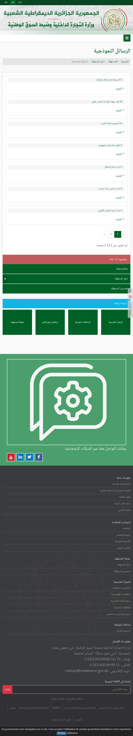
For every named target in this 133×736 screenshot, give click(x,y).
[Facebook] (130, 290)
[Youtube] (130, 297)
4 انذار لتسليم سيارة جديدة (110, 189)
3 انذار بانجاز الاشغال (113, 167)
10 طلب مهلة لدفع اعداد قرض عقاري (107, 102)
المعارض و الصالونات (121, 588)
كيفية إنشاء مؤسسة (121, 484)
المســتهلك (113, 62)
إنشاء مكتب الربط (122, 504)
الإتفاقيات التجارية (122, 608)
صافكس (12, 708)
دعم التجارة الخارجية (120, 601)
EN (20, 3)
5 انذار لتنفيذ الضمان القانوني (110, 211)
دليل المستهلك (98, 62)
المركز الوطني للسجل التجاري (112, 708)
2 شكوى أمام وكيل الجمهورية (110, 145)
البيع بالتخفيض (123, 535)
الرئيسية (125, 62)
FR (5, 3)
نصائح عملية (122, 269)
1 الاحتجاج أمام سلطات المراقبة (109, 80)
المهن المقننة (124, 497)
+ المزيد (120, 88)
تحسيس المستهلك (119, 289)
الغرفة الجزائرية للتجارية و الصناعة (34, 708)
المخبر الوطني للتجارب (61, 720)
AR (12, 3)
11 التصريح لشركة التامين (111, 123)
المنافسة (126, 528)
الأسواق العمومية (122, 541)
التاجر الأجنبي (124, 510)
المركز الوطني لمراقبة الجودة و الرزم (80, 708)
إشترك (7, 689)
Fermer (61, 733)
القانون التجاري (123, 548)
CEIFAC (56, 708)
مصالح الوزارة (130, 309)
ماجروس (78, 720)
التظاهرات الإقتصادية (120, 594)
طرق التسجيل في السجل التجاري (115, 491)
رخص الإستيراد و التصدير (118, 614)
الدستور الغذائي (123, 631)
